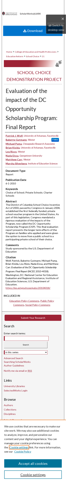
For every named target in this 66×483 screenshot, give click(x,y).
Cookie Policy (22, 451)
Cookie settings (19, 447)
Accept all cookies (33, 463)
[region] (33, 451)
